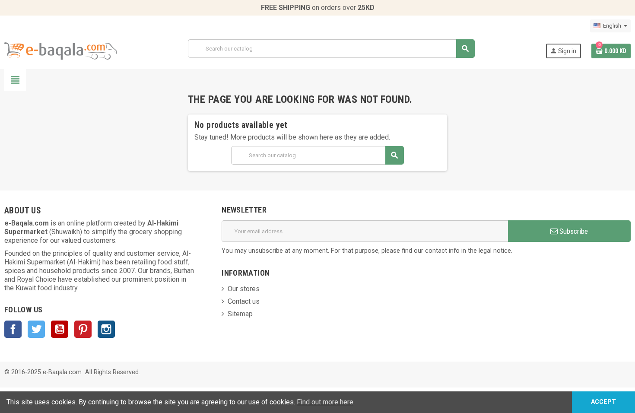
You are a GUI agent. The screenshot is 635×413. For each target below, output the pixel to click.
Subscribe (573, 231)
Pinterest (83, 329)
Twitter (36, 329)
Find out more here (325, 402)
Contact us (244, 301)
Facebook (13, 329)
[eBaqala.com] (60, 50)
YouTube (59, 329)
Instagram (106, 329)
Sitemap (240, 314)
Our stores (244, 289)
